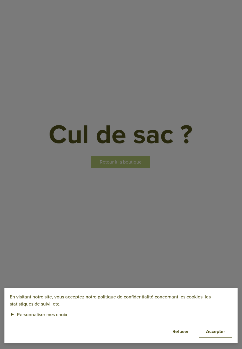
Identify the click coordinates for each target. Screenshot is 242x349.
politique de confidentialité (125, 296)
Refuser (180, 331)
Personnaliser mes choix (38, 314)
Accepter (215, 331)
